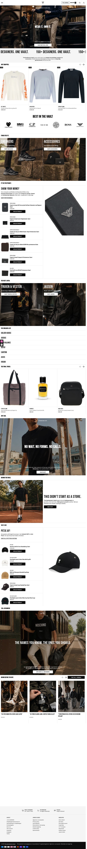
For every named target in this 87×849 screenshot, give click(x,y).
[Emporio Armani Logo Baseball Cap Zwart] (5, 587)
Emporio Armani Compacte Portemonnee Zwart (21, 257)
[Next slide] (83, 64)
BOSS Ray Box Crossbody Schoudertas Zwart (66, 410)
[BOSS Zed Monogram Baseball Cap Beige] (5, 574)
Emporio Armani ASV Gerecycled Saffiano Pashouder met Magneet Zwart (25, 206)
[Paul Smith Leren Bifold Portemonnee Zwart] (5, 272)
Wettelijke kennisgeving (66, 844)
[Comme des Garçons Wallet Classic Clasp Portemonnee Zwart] (5, 233)
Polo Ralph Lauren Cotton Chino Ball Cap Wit (20, 559)
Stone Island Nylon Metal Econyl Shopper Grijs (9, 410)
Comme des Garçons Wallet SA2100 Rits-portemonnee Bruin (24, 244)
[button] (2, 2)
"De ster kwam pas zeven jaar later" (12, 714)
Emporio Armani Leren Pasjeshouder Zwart (20, 219)
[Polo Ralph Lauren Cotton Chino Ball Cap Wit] (5, 561)
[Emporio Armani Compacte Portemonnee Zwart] (5, 259)
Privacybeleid (20, 844)
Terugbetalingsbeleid (44, 844)
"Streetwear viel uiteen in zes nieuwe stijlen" (69, 715)
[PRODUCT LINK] (14, 89)
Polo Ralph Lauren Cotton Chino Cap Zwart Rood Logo (22, 598)
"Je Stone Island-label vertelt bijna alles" (42, 714)
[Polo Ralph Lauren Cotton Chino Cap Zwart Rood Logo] (5, 599)
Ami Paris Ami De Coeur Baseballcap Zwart (20, 546)
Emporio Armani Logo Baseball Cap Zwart (19, 585)
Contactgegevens (28, 844)
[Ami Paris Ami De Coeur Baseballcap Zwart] (5, 548)
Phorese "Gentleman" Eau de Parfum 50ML (37, 410)
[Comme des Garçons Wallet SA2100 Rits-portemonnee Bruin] (5, 246)
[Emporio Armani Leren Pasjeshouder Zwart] (5, 220)
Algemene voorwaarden (55, 844)
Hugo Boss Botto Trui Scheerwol (35, 108)
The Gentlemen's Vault (10, 844)
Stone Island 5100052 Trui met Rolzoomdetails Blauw (67, 108)
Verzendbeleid (35, 844)
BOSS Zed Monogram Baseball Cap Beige (19, 572)
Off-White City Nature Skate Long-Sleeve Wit (9, 108)
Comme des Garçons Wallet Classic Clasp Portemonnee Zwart (24, 231)
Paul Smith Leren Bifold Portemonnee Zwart (20, 270)
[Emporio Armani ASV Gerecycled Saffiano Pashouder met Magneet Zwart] (5, 207)
